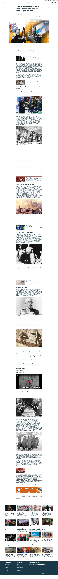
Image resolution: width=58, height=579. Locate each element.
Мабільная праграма (20, 567)
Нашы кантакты (19, 570)
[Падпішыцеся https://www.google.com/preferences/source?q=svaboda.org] (29, 564)
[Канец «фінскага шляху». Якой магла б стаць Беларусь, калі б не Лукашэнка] (20, 470)
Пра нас (18, 564)
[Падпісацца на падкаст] (37, 564)
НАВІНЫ (55, 2)
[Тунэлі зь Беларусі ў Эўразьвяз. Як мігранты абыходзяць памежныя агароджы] (47, 521)
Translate (56, 0)
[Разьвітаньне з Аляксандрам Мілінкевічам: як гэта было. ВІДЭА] (10, 522)
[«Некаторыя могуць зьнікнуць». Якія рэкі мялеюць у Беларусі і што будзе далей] (10, 550)
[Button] (36, 16)
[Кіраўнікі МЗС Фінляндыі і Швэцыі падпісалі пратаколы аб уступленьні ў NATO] (20, 227)
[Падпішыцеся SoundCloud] (39, 564)
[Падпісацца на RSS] (44, 564)
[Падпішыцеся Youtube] (35, 564)
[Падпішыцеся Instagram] (41, 564)
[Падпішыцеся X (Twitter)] (33, 564)
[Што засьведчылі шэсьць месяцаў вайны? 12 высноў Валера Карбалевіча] (20, 82)
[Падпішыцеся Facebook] (31, 564)
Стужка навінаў (7, 564)
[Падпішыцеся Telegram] (43, 564)
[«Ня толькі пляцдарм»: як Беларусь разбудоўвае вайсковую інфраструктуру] (47, 550)
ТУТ (29, 491)
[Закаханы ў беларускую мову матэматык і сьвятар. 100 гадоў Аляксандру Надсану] (35, 550)
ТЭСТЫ (52, 2)
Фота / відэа (6, 570)
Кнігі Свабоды (7, 567)
